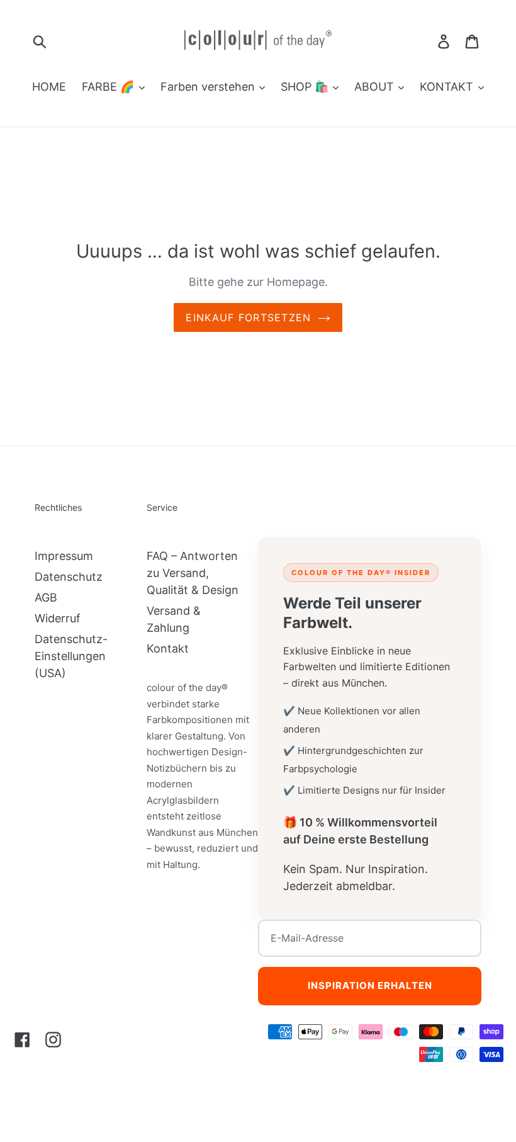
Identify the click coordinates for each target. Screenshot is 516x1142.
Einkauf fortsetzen (248, 317)
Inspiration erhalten (370, 985)
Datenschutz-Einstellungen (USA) (71, 656)
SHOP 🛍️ (306, 86)
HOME (49, 86)
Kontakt (168, 648)
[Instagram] (53, 1039)
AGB (46, 597)
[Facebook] (22, 1039)
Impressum (64, 555)
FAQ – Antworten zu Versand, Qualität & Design (192, 573)
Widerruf (58, 618)
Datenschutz (69, 576)
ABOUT (375, 86)
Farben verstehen (209, 86)
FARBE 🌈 (109, 86)
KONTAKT (448, 86)
